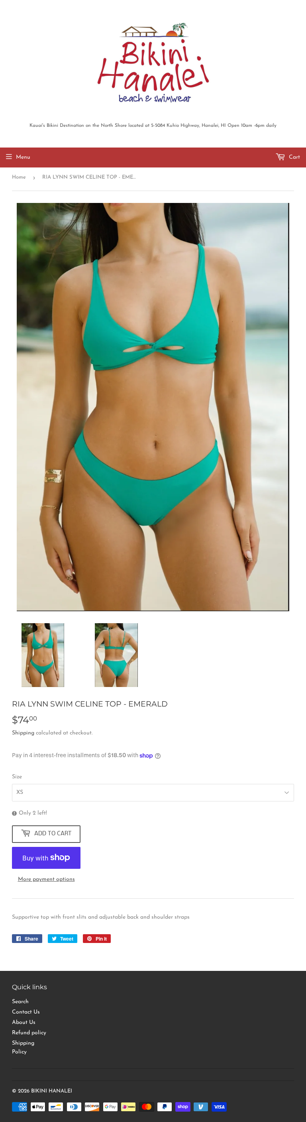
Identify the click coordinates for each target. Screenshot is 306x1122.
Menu (23, 157)
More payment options (46, 879)
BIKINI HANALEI (51, 1091)
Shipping (23, 733)
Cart (293, 157)
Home (19, 177)
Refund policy (29, 1033)
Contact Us (26, 1012)
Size (17, 777)
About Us (23, 1023)
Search (20, 1002)
